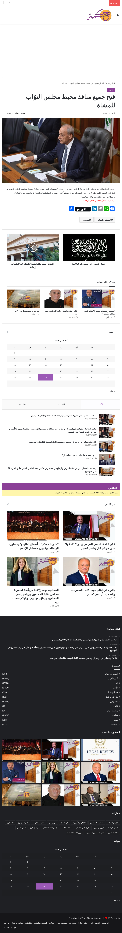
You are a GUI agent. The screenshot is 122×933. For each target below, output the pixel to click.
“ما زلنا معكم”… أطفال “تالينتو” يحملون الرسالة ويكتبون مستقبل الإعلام (78, 3)
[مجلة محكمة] (99, 15)
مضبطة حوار (112, 711)
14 (45, 365)
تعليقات (22, 404)
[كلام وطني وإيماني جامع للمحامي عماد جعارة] (61, 299)
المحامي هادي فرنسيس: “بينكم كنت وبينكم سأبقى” (99, 312)
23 (14, 371)
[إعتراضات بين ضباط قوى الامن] (23, 299)
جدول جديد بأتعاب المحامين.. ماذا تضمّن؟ (79, 455)
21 (45, 371)
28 (45, 377)
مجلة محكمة (66, 827)
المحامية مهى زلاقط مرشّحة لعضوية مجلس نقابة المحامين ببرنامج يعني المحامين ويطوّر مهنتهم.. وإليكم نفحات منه (35, 596)
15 (30, 365)
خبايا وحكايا (113, 692)
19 (76, 371)
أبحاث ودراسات (111, 674)
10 (107, 365)
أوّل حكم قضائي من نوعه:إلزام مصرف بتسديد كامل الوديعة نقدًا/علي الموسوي (63, 441)
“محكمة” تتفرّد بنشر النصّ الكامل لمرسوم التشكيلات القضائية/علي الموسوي (64, 415)
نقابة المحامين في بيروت (94, 832)
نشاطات (114, 724)
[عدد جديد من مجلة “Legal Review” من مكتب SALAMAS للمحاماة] (100, 750)
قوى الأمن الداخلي (82, 827)
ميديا (116, 720)
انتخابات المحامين (96, 822)
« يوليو (112, 391)
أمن (116, 683)
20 (61, 371)
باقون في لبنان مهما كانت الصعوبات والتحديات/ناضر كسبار (93, 592)
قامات (115, 706)
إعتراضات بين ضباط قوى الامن (27, 310)
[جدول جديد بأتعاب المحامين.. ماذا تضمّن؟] (107, 459)
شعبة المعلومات (38, 822)
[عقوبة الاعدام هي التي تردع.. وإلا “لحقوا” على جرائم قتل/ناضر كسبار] (89, 525)
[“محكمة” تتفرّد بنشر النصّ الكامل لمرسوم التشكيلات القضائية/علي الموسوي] (107, 419)
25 (92, 377)
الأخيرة (61, 404)
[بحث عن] (118, 16)
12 (76, 365)
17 (107, 371)
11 (92, 365)
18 (92, 371)
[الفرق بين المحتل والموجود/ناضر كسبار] (100, 795)
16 (15, 365)
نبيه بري (86, 219)
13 (61, 365)
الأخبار (101, 83)
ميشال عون (34, 827)
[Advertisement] (61, 55)
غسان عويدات (113, 827)
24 (107, 377)
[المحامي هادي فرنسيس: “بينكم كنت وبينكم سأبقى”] (98, 299)
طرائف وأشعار (111, 697)
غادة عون (10, 822)
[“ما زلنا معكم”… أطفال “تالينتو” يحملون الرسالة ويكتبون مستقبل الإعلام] (33, 525)
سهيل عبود (52, 822)
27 (61, 377)
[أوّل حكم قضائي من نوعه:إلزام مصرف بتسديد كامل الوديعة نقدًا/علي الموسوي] (107, 446)
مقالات (115, 715)
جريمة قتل (64, 822)
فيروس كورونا (98, 827)
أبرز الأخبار (113, 678)
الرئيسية (109, 83)
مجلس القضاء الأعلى (50, 827)
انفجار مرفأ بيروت (79, 822)
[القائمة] (3, 16)
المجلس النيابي (104, 219)
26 (76, 377)
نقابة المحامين (113, 832)
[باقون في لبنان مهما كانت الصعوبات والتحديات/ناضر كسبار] (89, 571)
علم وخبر (114, 701)
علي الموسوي (23, 822)
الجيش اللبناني (112, 822)
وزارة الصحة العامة (74, 832)
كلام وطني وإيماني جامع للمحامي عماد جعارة (61, 312)
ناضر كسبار (21, 827)
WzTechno (112, 918)
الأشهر (100, 404)
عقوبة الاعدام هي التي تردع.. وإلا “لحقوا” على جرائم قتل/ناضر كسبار (90, 546)
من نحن (6, 923)
